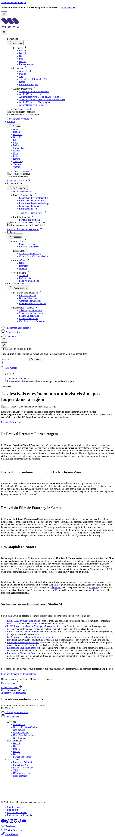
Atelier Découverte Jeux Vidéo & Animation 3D (42, 99)
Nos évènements (21, 732)
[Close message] (4, 13)
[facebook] (3, 822)
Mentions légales (15, 807)
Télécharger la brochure (30, 310)
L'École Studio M (27, 295)
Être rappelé (11, 368)
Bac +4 (22, 58)
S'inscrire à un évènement (31, 313)
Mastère (23, 268)
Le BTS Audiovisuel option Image (23, 621)
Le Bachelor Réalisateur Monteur (23, 642)
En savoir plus (8, 683)
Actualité (23, 275)
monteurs (93, 587)
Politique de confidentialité (19, 815)
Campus (11, 121)
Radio (22, 82)
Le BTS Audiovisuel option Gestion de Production (31, 637)
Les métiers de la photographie (33, 198)
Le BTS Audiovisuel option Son (22, 631)
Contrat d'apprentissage (30, 253)
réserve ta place (68, 7)
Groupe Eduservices (28, 298)
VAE (15, 770)
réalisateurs (56, 587)
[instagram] (7, 822)
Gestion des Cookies (17, 812)
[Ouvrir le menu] (4, 32)
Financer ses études (28, 244)
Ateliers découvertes (22, 191)
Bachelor (23, 266)
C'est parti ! (36, 359)
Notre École (19, 724)
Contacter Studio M (28, 318)
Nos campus (19, 730)
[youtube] (24, 822)
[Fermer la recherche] (4, 345)
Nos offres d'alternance (24, 735)
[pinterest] (16, 822)
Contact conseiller (10, 687)
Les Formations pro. (28, 84)
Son (21, 76)
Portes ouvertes (12, 332)
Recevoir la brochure (11, 422)
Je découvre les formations (13, 693)
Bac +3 (22, 56)
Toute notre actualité (17, 378)
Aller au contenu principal (13, 2)
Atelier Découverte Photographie (34, 102)
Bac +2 (22, 53)
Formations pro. (26, 64)
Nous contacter (20, 775)
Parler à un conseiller (29, 315)
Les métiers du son (28, 208)
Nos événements (13, 716)
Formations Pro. (20, 765)
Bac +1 (22, 50)
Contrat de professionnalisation (33, 256)
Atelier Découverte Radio (31, 105)
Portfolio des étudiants (29, 220)
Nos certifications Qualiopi (25, 727)
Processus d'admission (29, 246)
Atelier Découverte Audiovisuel (34, 91)
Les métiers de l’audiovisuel (32, 200)
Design (22, 73)
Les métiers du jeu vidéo (30, 206)
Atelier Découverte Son (30, 94)
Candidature (11, 336)
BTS (21, 263)
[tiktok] (20, 822)
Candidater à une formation (32, 321)
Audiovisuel (25, 71)
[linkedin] (12, 822)
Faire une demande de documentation (19, 674)
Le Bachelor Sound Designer (21, 648)
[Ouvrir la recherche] (4, 340)
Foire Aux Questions (29, 281)
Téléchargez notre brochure (18, 327)
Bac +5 (22, 61)
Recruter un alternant (23, 767)
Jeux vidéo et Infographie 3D (33, 79)
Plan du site (12, 810)
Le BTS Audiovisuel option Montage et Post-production (33, 626)
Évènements (25, 278)
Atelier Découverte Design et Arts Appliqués (40, 97)
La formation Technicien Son (21, 653)
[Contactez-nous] (3, 363)
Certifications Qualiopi (30, 300)
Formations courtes (22, 757)
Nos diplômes (19, 738)
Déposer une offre (21, 773)
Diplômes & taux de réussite (32, 303)
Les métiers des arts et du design (34, 203)
